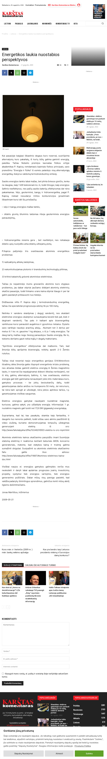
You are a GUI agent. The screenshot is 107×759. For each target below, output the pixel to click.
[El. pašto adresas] (24, 73)
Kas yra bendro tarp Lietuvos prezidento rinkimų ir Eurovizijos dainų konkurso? (54, 552)
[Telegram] (30, 73)
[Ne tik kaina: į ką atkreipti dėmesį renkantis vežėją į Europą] (97, 211)
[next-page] (8, 607)
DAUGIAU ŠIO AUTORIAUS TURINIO (40, 565)
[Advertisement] (57, 14)
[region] (53, 743)
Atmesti (59, 753)
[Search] (102, 23)
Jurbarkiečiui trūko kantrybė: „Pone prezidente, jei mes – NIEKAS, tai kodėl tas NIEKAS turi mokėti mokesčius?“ (59, 724)
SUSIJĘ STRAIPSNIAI (13, 565)
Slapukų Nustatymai (23, 753)
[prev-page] (3, 607)
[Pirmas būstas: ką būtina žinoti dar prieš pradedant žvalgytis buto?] (80, 238)
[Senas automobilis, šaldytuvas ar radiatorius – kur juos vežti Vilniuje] (80, 211)
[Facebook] (5, 73)
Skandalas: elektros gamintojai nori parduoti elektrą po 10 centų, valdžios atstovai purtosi (60, 709)
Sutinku (89, 753)
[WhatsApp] (17, 73)
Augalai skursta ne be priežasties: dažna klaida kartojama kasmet (97, 250)
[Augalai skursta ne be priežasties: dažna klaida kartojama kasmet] (97, 238)
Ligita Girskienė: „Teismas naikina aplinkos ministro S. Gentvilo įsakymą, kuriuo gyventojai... (94, 171)
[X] (11, 73)
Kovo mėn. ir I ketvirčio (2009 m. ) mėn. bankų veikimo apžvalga (17, 551)
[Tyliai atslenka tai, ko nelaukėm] (78, 187)
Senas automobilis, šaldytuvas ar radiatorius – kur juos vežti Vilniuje (80, 223)
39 (67, 65)
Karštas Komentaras (10, 65)
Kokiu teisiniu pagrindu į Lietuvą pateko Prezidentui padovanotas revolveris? (98, 12)
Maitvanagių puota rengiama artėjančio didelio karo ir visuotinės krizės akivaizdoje (94, 153)
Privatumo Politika (83, 746)
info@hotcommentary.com (18, 725)
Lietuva (5, 49)
